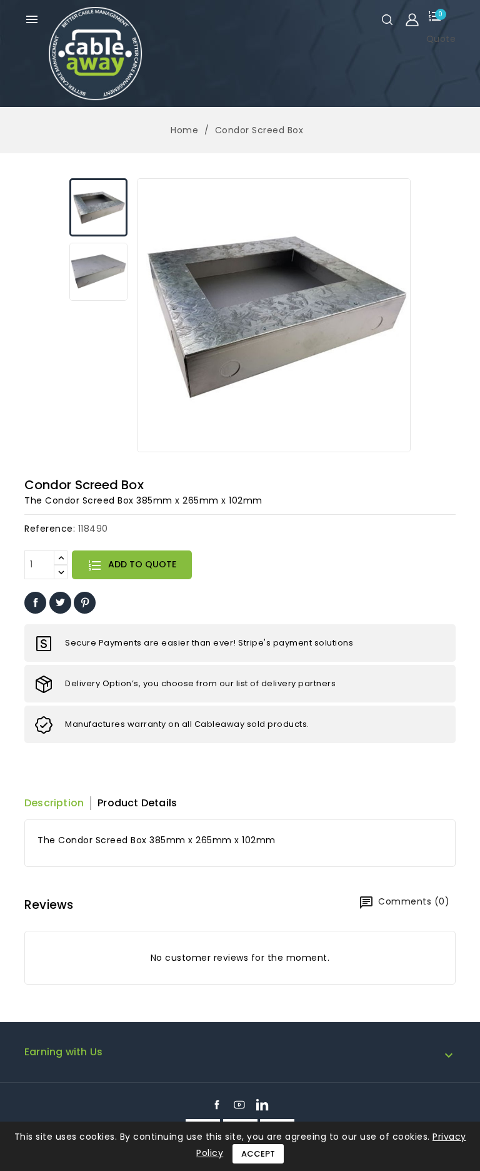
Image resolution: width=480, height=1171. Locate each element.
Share (35, 603)
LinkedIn (262, 1104)
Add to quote (141, 564)
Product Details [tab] (137, 803)
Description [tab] (54, 803)
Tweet (60, 603)
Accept (258, 1154)
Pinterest (85, 603)
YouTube (239, 1104)
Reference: (49, 528)
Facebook (217, 1104)
